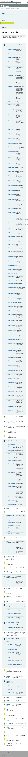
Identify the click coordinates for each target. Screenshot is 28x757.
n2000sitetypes (13, 486)
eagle (11, 689)
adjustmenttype (13, 53)
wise (7, 739)
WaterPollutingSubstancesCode (13, 664)
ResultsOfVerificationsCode (13, 652)
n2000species (13, 491)
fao (7, 571)
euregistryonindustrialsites (11, 563)
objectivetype (13, 247)
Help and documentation (6, 11)
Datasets (3, 13)
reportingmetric (13, 310)
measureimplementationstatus (13, 185)
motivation (12, 463)
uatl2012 (12, 692)
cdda (7, 508)
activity (11, 546)
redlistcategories (13, 500)
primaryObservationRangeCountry (13, 287)
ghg (7, 591)
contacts (12, 520)
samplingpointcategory (13, 339)
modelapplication (13, 212)
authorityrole (13, 109)
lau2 (7, 700)
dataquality (12, 453)
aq (7, 44)
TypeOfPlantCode (13, 657)
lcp (7, 709)
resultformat (12, 320)
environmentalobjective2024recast (13, 157)
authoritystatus (13, 114)
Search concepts (17, 41)
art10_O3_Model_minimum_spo (13, 86)
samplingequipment (13, 330)
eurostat (8, 567)
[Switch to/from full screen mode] (20, 3)
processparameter (13, 293)
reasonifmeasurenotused (13, 302)
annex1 (11, 609)
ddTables (12, 525)
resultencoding (13, 314)
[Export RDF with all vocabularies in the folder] (24, 46)
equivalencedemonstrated (13, 163)
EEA (7, 1)
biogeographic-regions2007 (13, 447)
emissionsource (13, 146)
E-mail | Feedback (5, 752)
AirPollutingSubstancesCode (13, 644)
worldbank (9, 743)
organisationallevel (13, 265)
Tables (3, 15)
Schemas (4, 20)
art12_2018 (9, 421)
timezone (12, 400)
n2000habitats (13, 479)
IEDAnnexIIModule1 (11, 622)
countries (12, 580)
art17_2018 (9, 436)
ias (7, 601)
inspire (8, 676)
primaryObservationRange (13, 283)
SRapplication (13, 374)
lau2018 (8, 704)
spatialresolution (13, 365)
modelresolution (13, 232)
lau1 (7, 697)
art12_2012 (9, 416)
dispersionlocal (13, 133)
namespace (12, 240)
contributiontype (13, 126)
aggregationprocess (13, 67)
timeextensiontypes (13, 386)
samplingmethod (13, 334)
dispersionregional (13, 138)
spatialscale (12, 370)
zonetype (12, 410)
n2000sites (12, 483)
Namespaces (4, 27)
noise (7, 718)
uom (7, 735)
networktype (12, 244)
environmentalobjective (13, 151)
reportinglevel (13, 306)
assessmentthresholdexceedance (13, 97)
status (11, 533)
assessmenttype (13, 101)
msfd (7, 714)
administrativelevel (13, 57)
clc (10, 685)
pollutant (12, 276)
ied (7, 605)
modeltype (12, 236)
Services (3, 25)
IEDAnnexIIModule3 (11, 632)
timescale (12, 391)
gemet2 (8, 588)
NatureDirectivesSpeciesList (13, 496)
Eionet (7, 8)
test (7, 732)
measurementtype (13, 199)
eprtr (7, 541)
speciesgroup (13, 504)
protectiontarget (13, 297)
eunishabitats (13, 460)
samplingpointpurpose (13, 343)
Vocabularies (4, 22)
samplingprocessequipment (13, 347)
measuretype (13, 203)
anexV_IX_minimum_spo (13, 75)
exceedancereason (13, 171)
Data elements (4, 18)
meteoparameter (13, 208)
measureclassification (13, 180)
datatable (12, 129)
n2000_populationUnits (13, 468)
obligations (12, 531)
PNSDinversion (13, 273)
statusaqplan (13, 382)
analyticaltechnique (13, 71)
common (8, 511)
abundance (12, 444)
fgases (8, 576)
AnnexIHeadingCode (13, 627)
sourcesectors (13, 360)
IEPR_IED (8, 670)
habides (8, 596)
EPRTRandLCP (10, 556)
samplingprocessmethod (13, 350)
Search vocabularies (7, 41)
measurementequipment (13, 190)
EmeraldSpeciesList (13, 457)
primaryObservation (13, 280)
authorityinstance (13, 104)
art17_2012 (9, 431)
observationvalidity (13, 256)
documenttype (13, 143)
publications (9, 723)
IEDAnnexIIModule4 (11, 638)
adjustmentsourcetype (13, 49)
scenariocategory (13, 357)
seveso (8, 727)
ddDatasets (12, 522)
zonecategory (13, 406)
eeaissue (12, 527)
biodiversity (9, 440)
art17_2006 (9, 426)
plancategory (13, 269)
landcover (9, 681)
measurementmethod (13, 194)
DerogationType (13, 649)
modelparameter (13, 228)
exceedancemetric (13, 167)
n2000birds (12, 472)
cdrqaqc (12, 120)
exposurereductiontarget (13, 175)
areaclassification (13, 82)
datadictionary (10, 515)
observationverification (13, 260)
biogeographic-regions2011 (13, 451)
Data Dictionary (11, 8)
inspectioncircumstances (13, 613)
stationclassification (13, 378)
